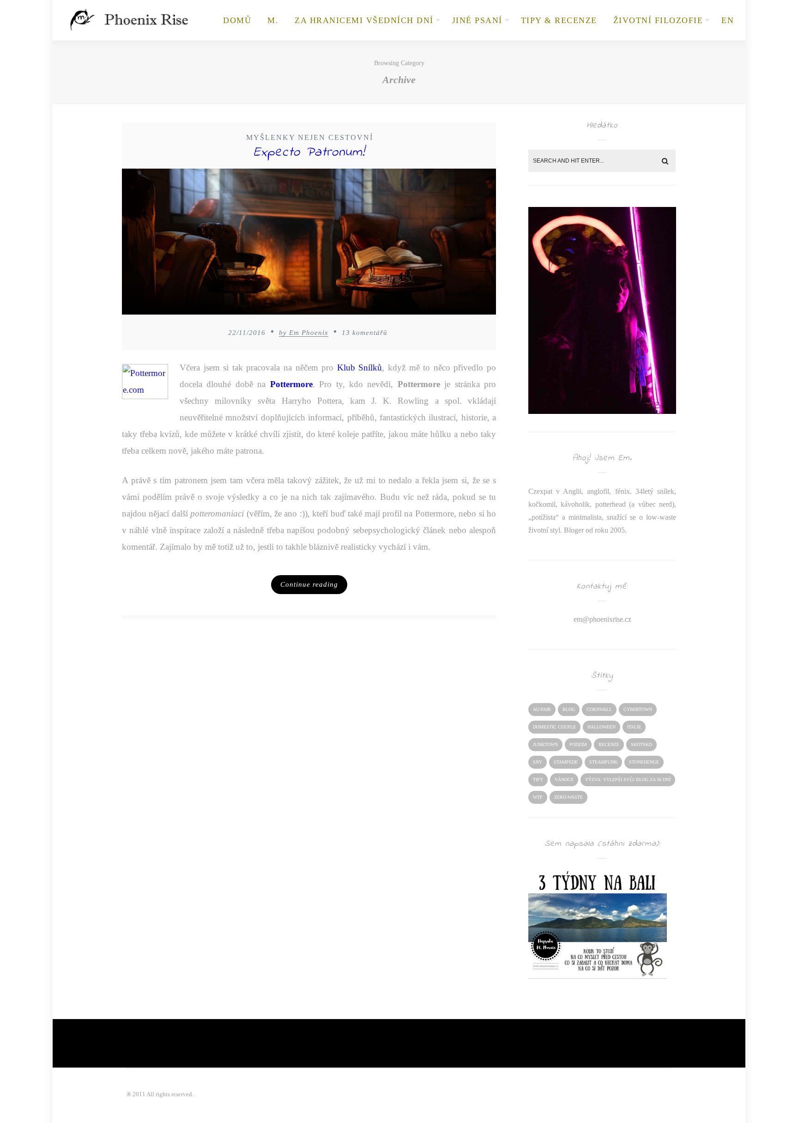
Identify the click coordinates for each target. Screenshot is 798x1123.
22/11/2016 (247, 332)
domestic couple (554, 726)
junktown (545, 744)
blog (568, 709)
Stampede (566, 762)
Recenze (608, 744)
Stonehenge (644, 762)
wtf (538, 797)
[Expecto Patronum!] (309, 244)
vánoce (564, 779)
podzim (578, 744)
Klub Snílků (359, 367)
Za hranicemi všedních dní (364, 20)
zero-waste (568, 797)
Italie (634, 726)
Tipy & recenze (559, 20)
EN (727, 20)
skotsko (641, 744)
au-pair (542, 709)
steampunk (603, 762)
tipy (538, 779)
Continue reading (309, 584)
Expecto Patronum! (309, 152)
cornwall (599, 709)
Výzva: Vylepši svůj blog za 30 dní (628, 779)
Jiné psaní (477, 20)
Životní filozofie (658, 20)
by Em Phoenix (303, 332)
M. (272, 20)
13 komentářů (364, 332)
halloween (601, 726)
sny (537, 762)
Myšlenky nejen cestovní (309, 137)
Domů (237, 20)
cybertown (637, 709)
